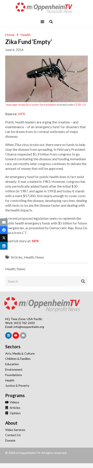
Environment (13, 369)
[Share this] (4, 230)
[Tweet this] (4, 238)
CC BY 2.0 (79, 104)
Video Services (15, 430)
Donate (10, 440)
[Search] (83, 281)
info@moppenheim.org (29, 327)
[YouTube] (16, 335)
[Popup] (51, 21)
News (39, 257)
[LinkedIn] (8, 335)
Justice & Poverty (17, 385)
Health (29, 257)
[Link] (46, 8)
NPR (21, 114)
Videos (14, 402)
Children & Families (18, 358)
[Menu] (42, 21)
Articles (16, 257)
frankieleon (49, 104)
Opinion (15, 413)
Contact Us (13, 435)
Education (12, 364)
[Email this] (4, 222)
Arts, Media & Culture (20, 353)
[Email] (23, 335)
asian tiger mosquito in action (22, 104)
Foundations (13, 375)
